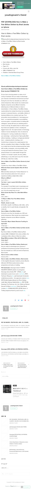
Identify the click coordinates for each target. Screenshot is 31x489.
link (13, 276)
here (28, 278)
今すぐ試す (20, 6)
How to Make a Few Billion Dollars (10, 75)
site (20, 282)
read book (21, 274)
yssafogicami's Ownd (15, 15)
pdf (22, 272)
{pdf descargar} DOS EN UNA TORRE (11, 335)
